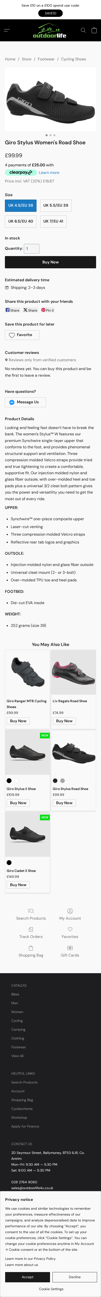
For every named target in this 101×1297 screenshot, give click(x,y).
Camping (18, 1029)
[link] (51, 1287)
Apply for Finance (25, 1126)
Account (18, 1091)
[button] (50, 13)
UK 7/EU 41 (53, 221)
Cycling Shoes (73, 59)
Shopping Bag (31, 955)
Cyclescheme (22, 1108)
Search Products (31, 918)
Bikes (15, 994)
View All (17, 1056)
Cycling (17, 1020)
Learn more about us (21, 1265)
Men (14, 1003)
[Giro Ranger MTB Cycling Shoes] (27, 672)
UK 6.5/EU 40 (20, 221)
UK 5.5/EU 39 (55, 205)
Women (17, 1012)
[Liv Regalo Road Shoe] (73, 672)
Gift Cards (70, 955)
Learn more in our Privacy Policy (30, 1258)
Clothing (17, 1038)
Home (10, 59)
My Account (70, 918)
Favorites (70, 936)
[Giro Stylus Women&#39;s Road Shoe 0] (50, 99)
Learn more (49, 172)
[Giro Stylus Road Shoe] (73, 752)
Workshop (19, 1117)
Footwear (46, 59)
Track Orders (31, 936)
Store (26, 59)
